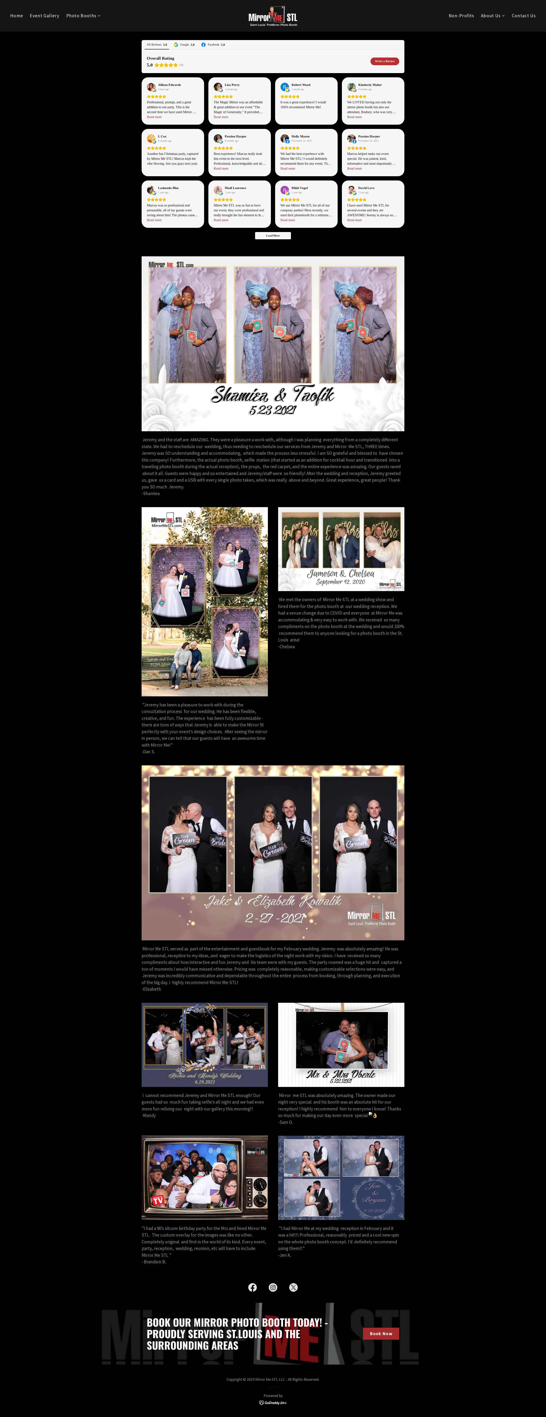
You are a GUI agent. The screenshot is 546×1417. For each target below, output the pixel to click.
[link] (273, 15)
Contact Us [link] (524, 16)
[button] (83, 15)
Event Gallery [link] (44, 16)
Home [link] (16, 16)
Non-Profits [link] (461, 16)
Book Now (381, 1333)
